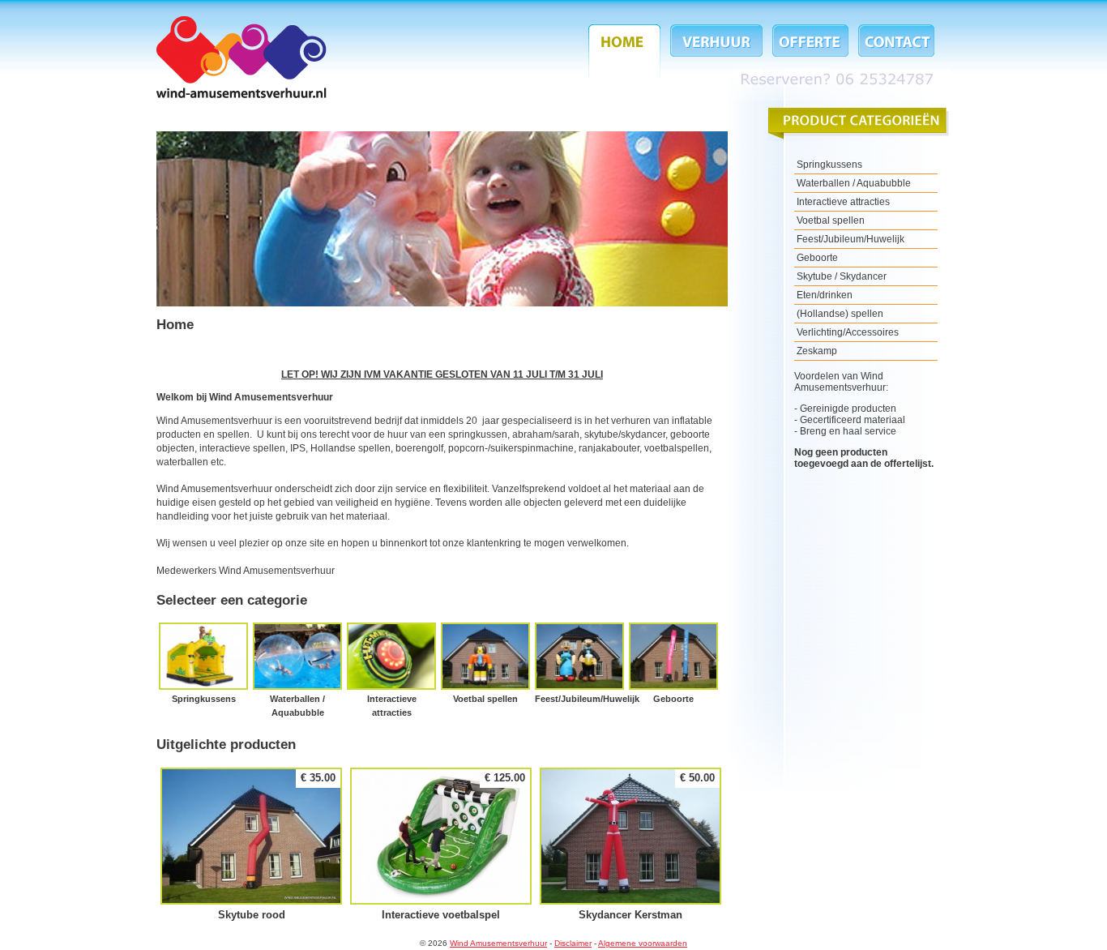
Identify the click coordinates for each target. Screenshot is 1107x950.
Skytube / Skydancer (842, 276)
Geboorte (673, 664)
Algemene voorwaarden (642, 943)
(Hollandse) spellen (840, 313)
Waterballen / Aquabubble (297, 671)
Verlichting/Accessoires (848, 332)
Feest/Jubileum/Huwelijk (579, 664)
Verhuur (716, 50)
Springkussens (203, 664)
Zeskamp (817, 351)
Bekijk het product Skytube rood (251, 845)
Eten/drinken (825, 295)
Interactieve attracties (391, 671)
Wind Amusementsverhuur (241, 57)
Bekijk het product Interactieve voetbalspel (441, 845)
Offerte (810, 50)
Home (626, 50)
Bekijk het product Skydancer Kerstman (630, 845)
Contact (893, 50)
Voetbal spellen (485, 664)
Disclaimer (573, 943)
